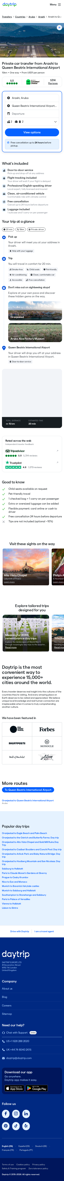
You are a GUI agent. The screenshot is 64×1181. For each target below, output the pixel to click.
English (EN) (7, 1146)
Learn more (9, 582)
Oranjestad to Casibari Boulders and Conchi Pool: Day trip (32, 849)
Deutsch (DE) (41, 1146)
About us (7, 988)
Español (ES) (24, 1146)
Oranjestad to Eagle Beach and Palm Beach (24, 833)
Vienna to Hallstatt (11, 903)
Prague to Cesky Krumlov (15, 877)
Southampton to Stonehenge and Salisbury (24, 895)
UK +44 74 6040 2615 (18, 1049)
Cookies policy (23, 1164)
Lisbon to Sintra (10, 908)
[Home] (9, 5)
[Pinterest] (6, 1126)
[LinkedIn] (26, 1114)
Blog (4, 997)
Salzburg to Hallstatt (12, 868)
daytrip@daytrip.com (19, 1058)
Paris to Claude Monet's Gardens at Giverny (24, 873)
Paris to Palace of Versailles (16, 899)
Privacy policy (38, 1164)
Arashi (41, 16)
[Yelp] (26, 1126)
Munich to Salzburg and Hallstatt (19, 890)
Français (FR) (8, 1150)
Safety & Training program (14, 1168)
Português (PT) (26, 1150)
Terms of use (8, 1164)
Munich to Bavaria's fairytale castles (20, 886)
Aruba (32, 16)
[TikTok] (16, 1126)
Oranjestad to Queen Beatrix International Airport (28, 800)
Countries (20, 16)
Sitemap (7, 1013)
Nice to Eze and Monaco (14, 881)
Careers (6, 1005)
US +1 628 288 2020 (17, 1041)
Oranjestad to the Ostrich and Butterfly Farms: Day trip (30, 837)
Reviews (53, 83)
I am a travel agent (44, 931)
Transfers (7, 16)
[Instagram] (16, 1114)
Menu (53, 4)
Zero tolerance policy (38, 1168)
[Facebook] (6, 1114)
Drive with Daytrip (19, 931)
